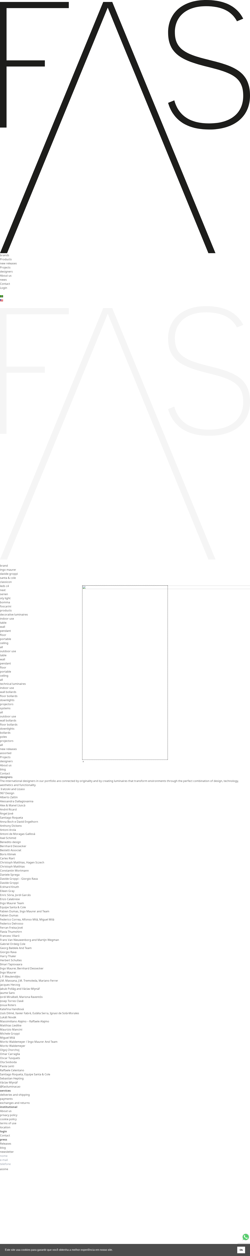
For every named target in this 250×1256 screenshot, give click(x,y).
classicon (6, 582)
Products (6, 259)
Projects (5, 267)
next (3, 590)
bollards (5, 733)
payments (6, 1099)
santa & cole (8, 578)
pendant (5, 631)
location (5, 1127)
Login (3, 288)
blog (3, 769)
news (3, 280)
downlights (7, 700)
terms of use (8, 1123)
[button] (113, 1250)
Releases (5, 1143)
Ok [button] (241, 1250)
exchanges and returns (15, 1103)
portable (5, 639)
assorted (5, 753)
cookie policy (8, 1119)
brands (4, 255)
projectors (6, 704)
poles (3, 737)
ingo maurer (8, 570)
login (3, 1131)
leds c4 (4, 586)
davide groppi (9, 574)
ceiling (4, 643)
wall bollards (8, 692)
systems (5, 708)
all (1, 647)
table (3, 623)
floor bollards (9, 696)
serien (4, 594)
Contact (5, 284)
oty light (5, 598)
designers (6, 271)
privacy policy (8, 1115)
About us (6, 275)
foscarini (5, 606)
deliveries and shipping (15, 1095)
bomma (5, 602)
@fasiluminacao (10, 1086)
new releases (8, 263)
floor (3, 635)
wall (2, 627)
